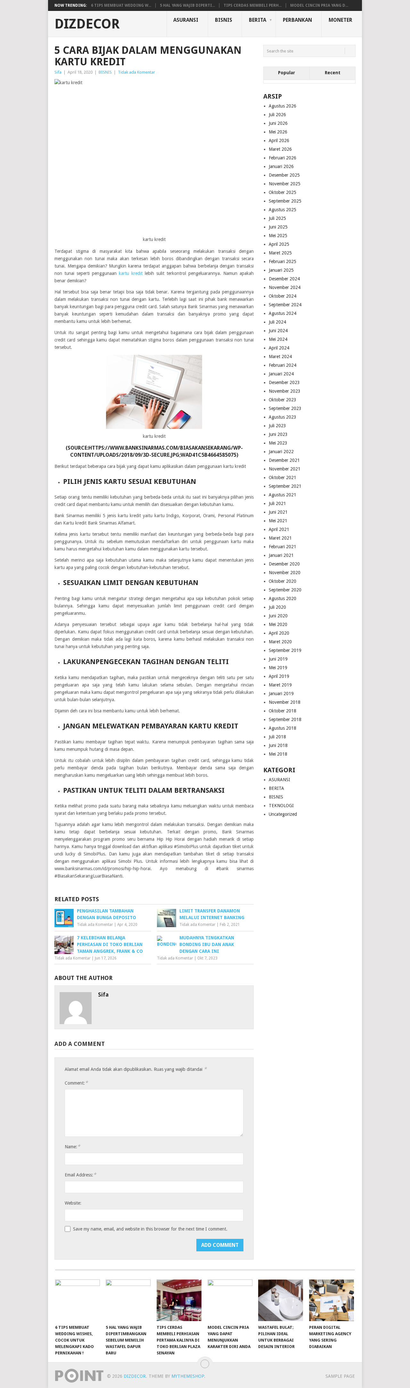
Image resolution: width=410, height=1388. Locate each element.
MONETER (340, 20)
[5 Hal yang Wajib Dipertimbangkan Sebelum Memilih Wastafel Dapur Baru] (128, 1300)
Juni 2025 (278, 226)
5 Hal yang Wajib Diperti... (187, 5)
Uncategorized (283, 814)
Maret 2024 (280, 356)
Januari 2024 (281, 373)
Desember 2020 (284, 563)
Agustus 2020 (282, 598)
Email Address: (80, 1175)
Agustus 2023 (282, 417)
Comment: (76, 1083)
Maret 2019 (280, 684)
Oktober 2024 (282, 296)
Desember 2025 (284, 175)
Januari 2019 (281, 693)
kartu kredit (131, 273)
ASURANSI (185, 20)
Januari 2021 (281, 555)
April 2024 (279, 347)
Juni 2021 (278, 512)
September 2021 (285, 486)
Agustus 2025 (282, 209)
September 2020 (285, 589)
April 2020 (279, 633)
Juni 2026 (278, 123)
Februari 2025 (282, 261)
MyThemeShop (187, 1376)
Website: (73, 1203)
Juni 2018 (278, 745)
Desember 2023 (284, 382)
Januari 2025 (281, 270)
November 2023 (284, 391)
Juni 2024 (278, 330)
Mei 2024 (278, 339)
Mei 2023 (278, 442)
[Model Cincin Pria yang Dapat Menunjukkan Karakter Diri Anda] (230, 1300)
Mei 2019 (278, 667)
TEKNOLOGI (281, 805)
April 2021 (279, 529)
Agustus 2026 (282, 105)
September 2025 (285, 201)
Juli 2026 (277, 114)
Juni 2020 (278, 615)
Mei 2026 (278, 131)
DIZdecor (87, 24)
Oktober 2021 (282, 477)
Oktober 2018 (282, 710)
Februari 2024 (282, 365)
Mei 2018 (278, 754)
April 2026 (279, 140)
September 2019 (285, 650)
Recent (332, 72)
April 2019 (279, 676)
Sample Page (340, 1376)
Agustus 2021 (282, 494)
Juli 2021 (277, 503)
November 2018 (284, 702)
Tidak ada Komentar (136, 72)
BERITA (257, 20)
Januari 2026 (281, 166)
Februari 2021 (282, 546)
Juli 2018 (277, 736)
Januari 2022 (281, 451)
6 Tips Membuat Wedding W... (121, 5)
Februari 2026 (282, 157)
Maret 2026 (280, 149)
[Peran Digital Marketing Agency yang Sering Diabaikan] (331, 1300)
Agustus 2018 (282, 728)
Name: (72, 1146)
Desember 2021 (284, 460)
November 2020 (284, 572)
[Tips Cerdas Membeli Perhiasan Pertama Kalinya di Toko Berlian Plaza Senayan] (179, 1300)
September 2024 (285, 304)
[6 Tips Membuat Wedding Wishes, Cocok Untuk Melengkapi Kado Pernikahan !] (77, 1300)
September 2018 (285, 719)
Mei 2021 (278, 520)
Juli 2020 (277, 607)
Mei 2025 (278, 235)
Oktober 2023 (282, 399)
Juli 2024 (277, 322)
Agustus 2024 (282, 313)
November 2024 (284, 287)
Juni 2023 (278, 434)
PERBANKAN (297, 20)
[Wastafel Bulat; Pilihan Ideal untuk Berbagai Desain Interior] (280, 1300)
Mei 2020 (278, 624)
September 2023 (285, 408)
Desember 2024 (284, 278)
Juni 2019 (278, 659)
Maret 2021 (280, 538)
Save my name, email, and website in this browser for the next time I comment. (150, 1229)
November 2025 (284, 183)
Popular (286, 72)
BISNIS (223, 20)
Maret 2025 (280, 252)
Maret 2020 (280, 641)
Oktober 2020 (282, 581)
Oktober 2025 (282, 192)
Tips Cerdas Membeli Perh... (253, 5)
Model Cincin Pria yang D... (319, 5)
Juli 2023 (277, 425)
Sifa (58, 72)
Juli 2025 (277, 218)
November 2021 (284, 468)
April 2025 (279, 244)
